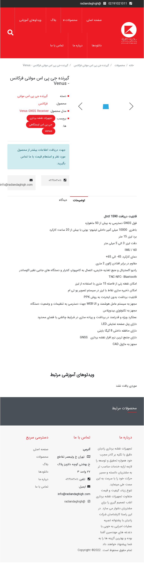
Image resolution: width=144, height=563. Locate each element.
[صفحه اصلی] (129, 33)
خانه (131, 65)
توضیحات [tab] (79, 200)
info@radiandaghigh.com (16, 184)
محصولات (73, 25)
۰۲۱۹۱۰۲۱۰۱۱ (55, 180)
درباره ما (78, 45)
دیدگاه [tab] (63, 200)
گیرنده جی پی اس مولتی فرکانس (91, 65)
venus (48, 131)
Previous (131, 106)
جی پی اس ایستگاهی (40, 125)
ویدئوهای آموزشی (30, 20)
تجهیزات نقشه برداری (41, 118)
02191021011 (117, 3)
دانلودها (97, 45)
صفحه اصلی (94, 20)
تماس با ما (56, 45)
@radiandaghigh (90, 3)
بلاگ (53, 20)
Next (81, 106)
